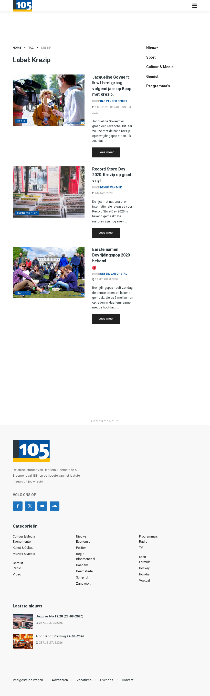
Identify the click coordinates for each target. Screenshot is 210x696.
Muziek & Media (24, 554)
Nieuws (152, 48)
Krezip (46, 47)
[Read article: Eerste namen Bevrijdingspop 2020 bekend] (49, 272)
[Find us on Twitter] (30, 506)
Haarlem (23, 293)
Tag (31, 47)
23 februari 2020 (106, 279)
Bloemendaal (85, 559)
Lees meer (109, 152)
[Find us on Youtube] (42, 506)
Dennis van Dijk (111, 187)
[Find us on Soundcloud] (54, 506)
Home (17, 47)
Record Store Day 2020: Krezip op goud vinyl (111, 175)
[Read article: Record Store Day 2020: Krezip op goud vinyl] (49, 192)
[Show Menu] (194, 6)
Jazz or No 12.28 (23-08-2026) (59, 616)
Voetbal (144, 580)
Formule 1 (146, 562)
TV (141, 548)
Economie (83, 541)
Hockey (144, 568)
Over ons (106, 680)
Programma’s (158, 86)
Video (17, 574)
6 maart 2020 (103, 193)
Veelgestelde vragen (28, 680)
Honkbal (144, 574)
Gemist (152, 76)
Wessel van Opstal (113, 273)
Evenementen (27, 213)
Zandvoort (83, 583)
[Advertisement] (105, 381)
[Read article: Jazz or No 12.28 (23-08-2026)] (23, 621)
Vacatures (84, 680)
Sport (151, 57)
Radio (21, 121)
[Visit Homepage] (22, 6)
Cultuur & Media (160, 67)
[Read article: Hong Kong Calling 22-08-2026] (23, 641)
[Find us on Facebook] (18, 506)
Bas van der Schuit (113, 101)
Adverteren (60, 680)
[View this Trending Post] (94, 267)
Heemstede (84, 571)
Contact (127, 680)
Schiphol (82, 577)
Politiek (81, 548)
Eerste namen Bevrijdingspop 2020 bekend (111, 255)
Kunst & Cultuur (24, 548)
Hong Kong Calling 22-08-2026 (60, 636)
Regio (80, 554)
